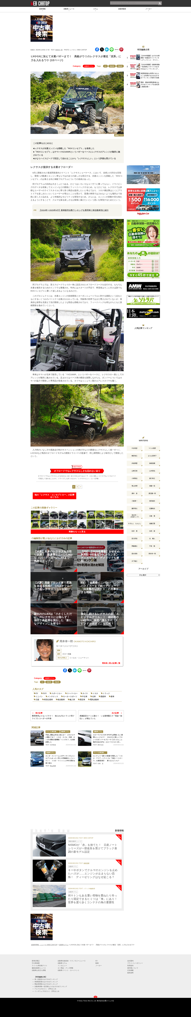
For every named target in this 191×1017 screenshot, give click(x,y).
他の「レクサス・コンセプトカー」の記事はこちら (54, 496)
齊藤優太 (134, 546)
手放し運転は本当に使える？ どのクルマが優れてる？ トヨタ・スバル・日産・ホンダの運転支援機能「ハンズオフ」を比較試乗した (60, 738)
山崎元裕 (134, 471)
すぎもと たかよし (134, 523)
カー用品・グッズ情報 (65, 968)
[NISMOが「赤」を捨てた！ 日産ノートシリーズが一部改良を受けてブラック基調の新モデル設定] (49, 845)
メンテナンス (53, 696)
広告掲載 (130, 970)
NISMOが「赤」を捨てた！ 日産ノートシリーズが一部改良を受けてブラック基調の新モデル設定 (92, 848)
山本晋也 (152, 471)
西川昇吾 (134, 538)
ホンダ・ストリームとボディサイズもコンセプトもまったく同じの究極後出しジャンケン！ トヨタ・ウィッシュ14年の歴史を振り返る (60, 759)
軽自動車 (61, 700)
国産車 (112, 66)
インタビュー (62, 965)
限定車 (82, 700)
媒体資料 (130, 973)
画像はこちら (119, 135)
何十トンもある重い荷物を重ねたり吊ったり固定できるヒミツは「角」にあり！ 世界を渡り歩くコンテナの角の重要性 (94, 899)
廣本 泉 (134, 493)
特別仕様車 (48, 700)
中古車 (84, 696)
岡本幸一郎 (59, 50)
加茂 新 (152, 531)
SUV (45, 693)
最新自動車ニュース (75, 841)
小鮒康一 (134, 501)
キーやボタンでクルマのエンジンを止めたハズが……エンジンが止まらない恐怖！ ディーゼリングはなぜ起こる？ (93, 873)
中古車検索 (36, 963)
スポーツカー (57, 693)
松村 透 (134, 531)
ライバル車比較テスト (53, 731)
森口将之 (152, 478)
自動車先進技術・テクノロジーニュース (72, 961)
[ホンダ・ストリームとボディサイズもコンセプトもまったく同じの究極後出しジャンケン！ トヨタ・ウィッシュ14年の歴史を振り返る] (37, 759)
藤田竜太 (134, 508)
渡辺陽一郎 (152, 493)
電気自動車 (94, 700)
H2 (105, 66)
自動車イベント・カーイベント (68, 970)
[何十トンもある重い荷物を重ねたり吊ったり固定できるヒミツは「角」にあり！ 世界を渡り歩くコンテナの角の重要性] (49, 896)
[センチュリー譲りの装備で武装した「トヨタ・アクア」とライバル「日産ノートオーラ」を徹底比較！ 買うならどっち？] (84, 759)
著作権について (132, 968)
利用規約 (130, 965)
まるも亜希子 (152, 456)
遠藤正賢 (152, 523)
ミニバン (39, 696)
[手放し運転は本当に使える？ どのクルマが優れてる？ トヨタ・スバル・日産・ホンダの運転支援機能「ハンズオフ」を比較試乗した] (37, 738)
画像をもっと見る (77, 531)
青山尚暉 (53, 766)
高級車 (120, 66)
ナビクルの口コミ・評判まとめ (45, 989)
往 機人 (152, 538)
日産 (37, 700)
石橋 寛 (152, 516)
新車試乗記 (36, 961)
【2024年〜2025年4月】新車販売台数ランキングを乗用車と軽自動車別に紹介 (74, 210)
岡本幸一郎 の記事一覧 (111, 663)
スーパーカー (72, 693)
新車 (112, 696)
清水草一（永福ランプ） (135, 516)
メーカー (99, 965)
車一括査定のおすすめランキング (46, 979)
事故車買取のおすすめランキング (46, 984)
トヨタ (95, 693)
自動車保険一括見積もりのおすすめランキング (50, 986)
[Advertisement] (77, 801)
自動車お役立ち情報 (39, 970)
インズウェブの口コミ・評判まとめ (46, 991)
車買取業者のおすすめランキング (46, 982)
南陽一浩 (152, 486)
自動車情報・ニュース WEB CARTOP (44, 945)
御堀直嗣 (86, 863)
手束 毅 (152, 546)
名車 (94, 696)
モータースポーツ (70, 696)
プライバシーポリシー (135, 963)
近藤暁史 (152, 508)
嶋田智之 (134, 456)
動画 (97, 963)
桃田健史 (152, 501)
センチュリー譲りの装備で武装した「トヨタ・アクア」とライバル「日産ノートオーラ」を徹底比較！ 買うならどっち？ (107, 758)
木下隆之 (134, 561)
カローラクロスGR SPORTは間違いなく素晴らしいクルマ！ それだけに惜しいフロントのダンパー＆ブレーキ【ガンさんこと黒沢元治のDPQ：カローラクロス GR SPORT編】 (108, 738)
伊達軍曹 (134, 463)
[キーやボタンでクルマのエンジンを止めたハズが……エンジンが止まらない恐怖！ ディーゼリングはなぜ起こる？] (49, 871)
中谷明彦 (134, 448)
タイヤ (85, 693)
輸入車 (72, 700)
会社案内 (130, 961)
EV (37, 693)
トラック (106, 693)
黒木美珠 (134, 553)
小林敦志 (134, 478)
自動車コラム (89, 66)
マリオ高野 (152, 448)
